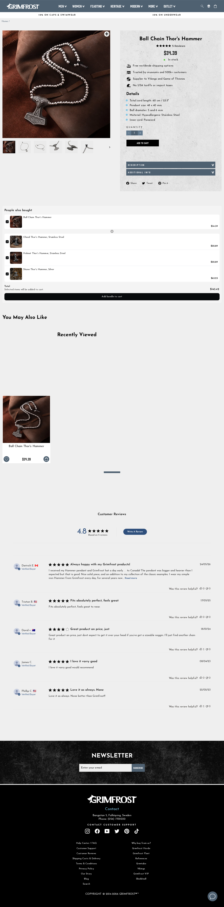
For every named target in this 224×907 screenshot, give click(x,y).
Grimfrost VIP (141, 874)
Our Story (86, 874)
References (141, 858)
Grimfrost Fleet (141, 853)
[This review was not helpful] (207, 588)
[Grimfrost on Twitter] (116, 831)
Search (86, 884)
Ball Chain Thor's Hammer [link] (37, 217)
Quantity (134, 127)
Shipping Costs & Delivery (86, 858)
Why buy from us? (141, 843)
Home (5, 21)
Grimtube (141, 863)
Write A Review (135, 532)
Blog (86, 879)
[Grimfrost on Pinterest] (126, 831)
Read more (131, 578)
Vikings (141, 869)
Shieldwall (141, 879)
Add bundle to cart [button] (112, 296)
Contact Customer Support (111, 825)
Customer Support (86, 848)
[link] (16, 222)
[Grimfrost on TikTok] (136, 831)
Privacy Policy (86, 869)
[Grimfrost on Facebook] (97, 831)
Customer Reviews (86, 853)
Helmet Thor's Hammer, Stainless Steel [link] (44, 253)
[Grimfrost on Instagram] (87, 831)
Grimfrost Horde (141, 848)
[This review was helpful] (201, 588)
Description (136, 165)
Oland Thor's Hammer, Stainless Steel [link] (43, 237)
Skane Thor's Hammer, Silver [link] (38, 269)
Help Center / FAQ (86, 843)
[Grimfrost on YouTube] (107, 831)
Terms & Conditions (86, 863)
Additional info (139, 172)
